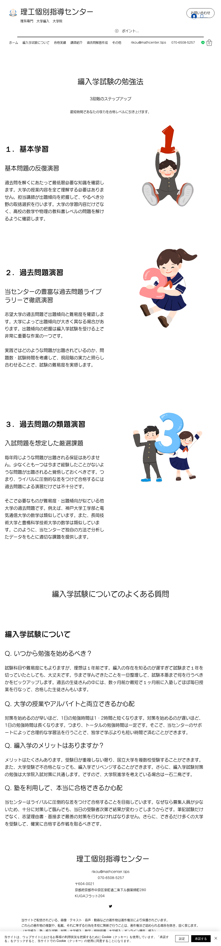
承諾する (201, 938)
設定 (182, 938)
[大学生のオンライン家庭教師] (203, 42)
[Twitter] (110, 906)
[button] (209, 42)
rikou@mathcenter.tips (148, 42)
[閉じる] (215, 939)
